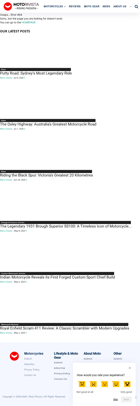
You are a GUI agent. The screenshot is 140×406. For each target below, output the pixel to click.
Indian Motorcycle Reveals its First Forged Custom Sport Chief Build (57, 277)
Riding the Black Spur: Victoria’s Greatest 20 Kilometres (46, 175)
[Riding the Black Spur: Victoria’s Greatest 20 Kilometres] (46, 153)
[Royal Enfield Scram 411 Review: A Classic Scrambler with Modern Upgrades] (64, 306)
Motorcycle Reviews (9, 324)
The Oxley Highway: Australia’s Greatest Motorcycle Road (48, 124)
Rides (3, 69)
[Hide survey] (130, 368)
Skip (115, 399)
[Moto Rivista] (22, 6)
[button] (136, 6)
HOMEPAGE (29, 22)
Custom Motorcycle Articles (13, 273)
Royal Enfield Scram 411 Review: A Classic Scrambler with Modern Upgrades (64, 328)
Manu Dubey (6, 77)
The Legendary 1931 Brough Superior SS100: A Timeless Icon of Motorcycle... (66, 226)
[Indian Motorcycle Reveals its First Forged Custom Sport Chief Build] (57, 255)
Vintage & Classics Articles (12, 222)
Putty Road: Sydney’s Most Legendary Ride (36, 73)
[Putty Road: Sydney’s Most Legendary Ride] (36, 51)
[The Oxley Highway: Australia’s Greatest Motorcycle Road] (48, 102)
